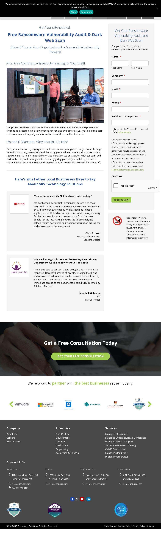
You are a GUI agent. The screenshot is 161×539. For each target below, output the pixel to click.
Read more (86, 12)
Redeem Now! (121, 199)
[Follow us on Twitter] (77, 498)
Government (62, 437)
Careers (11, 437)
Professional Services (116, 456)
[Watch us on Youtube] (89, 498)
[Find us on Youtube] (82, 498)
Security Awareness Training (120, 445)
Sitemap (150, 526)
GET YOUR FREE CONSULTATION (81, 356)
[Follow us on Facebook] (72, 498)
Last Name (136, 68)
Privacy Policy (124, 132)
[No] (157, 8)
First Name (117, 68)
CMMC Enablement (115, 449)
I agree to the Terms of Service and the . (131, 131)
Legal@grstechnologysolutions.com (127, 169)
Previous (11, 404)
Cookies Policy (124, 526)
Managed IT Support (116, 433)
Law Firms (61, 441)
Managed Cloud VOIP (116, 452)
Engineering (62, 449)
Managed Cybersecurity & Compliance (125, 437)
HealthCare (62, 445)
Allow (73, 12)
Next (150, 404)
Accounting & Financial (67, 452)
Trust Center (14, 441)
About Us (12, 433)
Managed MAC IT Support (119, 441)
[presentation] (135, 186)
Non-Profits (62, 433)
